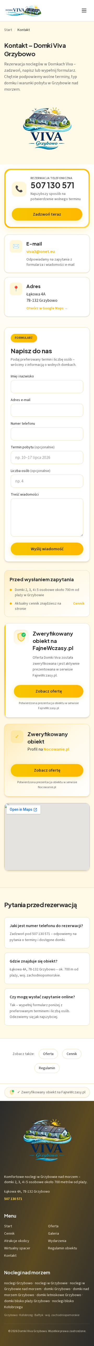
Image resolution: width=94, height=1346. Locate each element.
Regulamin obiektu (62, 1248)
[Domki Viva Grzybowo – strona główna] (23, 10)
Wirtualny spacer (17, 1248)
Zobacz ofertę (49, 691)
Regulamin (47, 1068)
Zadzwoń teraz (47, 214)
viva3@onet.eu (40, 251)
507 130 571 (52, 185)
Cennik (78, 603)
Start (8, 30)
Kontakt (10, 1255)
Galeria (53, 1233)
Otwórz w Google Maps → (47, 308)
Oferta (48, 1054)
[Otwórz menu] (84, 10)
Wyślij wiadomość (47, 549)
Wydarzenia (57, 1241)
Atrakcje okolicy (16, 1241)
